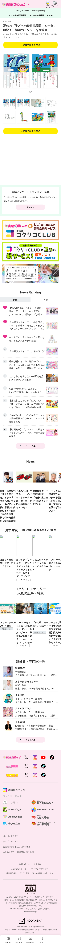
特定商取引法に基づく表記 (17, 873)
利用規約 (37, 864)
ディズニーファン (10, 841)
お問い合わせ (24, 864)
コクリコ (23, 646)
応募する (30, 207)
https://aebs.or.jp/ (30, 911)
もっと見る (30, 445)
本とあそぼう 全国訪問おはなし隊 (18, 852)
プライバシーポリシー (39, 868)
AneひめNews (22, 10)
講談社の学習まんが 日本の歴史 (16, 846)
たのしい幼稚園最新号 (17, 15)
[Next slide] (54, 71)
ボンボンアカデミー (11, 836)
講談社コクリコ (7, 629)
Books (50, 15)
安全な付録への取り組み (42, 873)
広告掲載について (18, 868)
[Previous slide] (7, 71)
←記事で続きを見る (30, 45)
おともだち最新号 (37, 15)
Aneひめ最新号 (38, 10)
